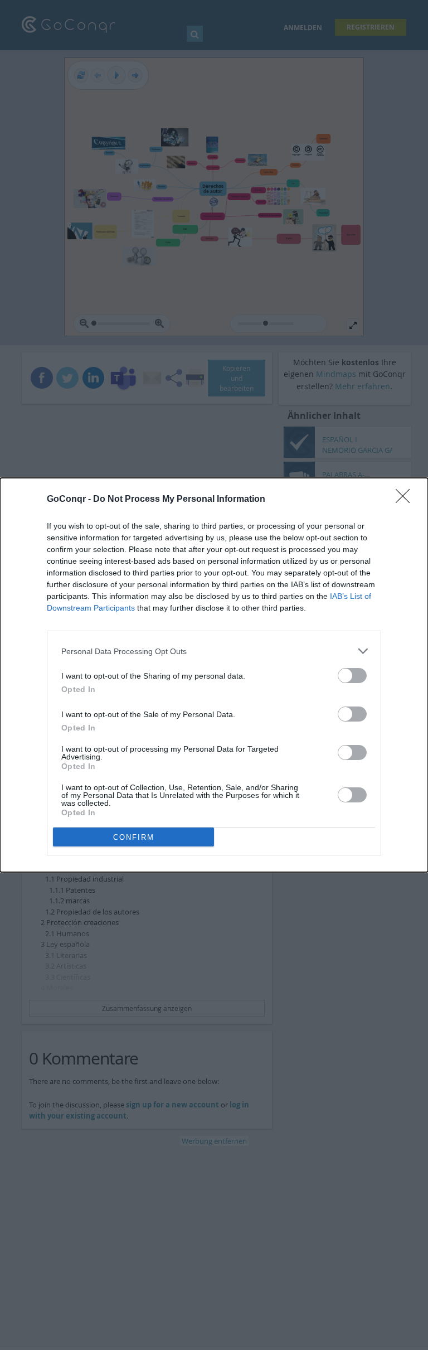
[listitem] (214, 651)
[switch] (352, 675)
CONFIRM (133, 837)
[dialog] (214, 675)
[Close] (406, 499)
